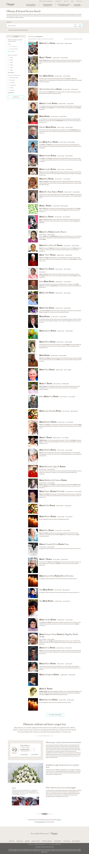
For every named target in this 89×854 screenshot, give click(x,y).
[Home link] (11, 4)
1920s (11, 60)
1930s (11, 62)
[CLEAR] (75, 25)
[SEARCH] (80, 25)
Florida (11, 87)
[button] (32, 5)
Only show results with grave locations (18, 30)
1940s (11, 65)
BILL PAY (66, 1)
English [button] (79, 1)
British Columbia (14, 77)
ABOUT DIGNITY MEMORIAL (46, 1)
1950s (11, 67)
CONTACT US (58, 1)
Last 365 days (14, 48)
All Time (12, 51)
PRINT (72, 1)
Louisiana (12, 90)
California (12, 80)
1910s (11, 57)
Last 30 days (13, 46)
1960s (11, 70)
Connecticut (13, 85)
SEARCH (9, 22)
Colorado (12, 82)
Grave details (42, 272)
